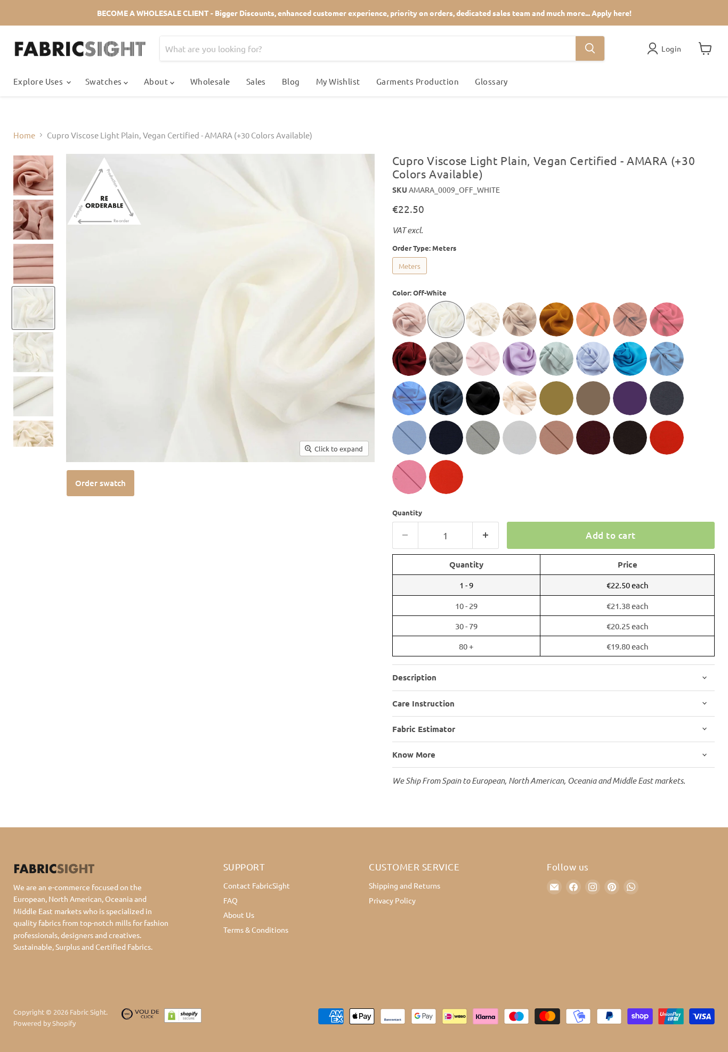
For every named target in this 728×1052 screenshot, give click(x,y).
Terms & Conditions (255, 929)
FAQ (230, 900)
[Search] (590, 48)
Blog (291, 81)
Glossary (491, 81)
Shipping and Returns (404, 885)
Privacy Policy (392, 900)
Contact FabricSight (256, 885)
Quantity (407, 512)
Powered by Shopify (44, 1023)
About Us (238, 914)
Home (24, 134)
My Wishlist (338, 81)
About (157, 81)
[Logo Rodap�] (140, 1018)
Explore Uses (39, 81)
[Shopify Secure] (182, 1018)
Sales (256, 81)
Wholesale (210, 81)
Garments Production (417, 81)
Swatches (104, 81)
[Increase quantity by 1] (486, 535)
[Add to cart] (100, 483)
